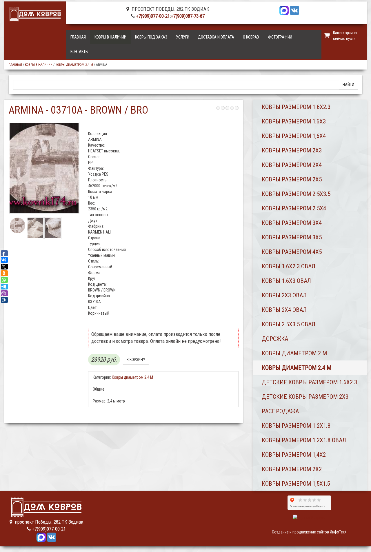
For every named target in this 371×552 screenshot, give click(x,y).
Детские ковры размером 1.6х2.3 (309, 382)
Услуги (182, 37)
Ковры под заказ (151, 37)
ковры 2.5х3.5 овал (288, 324)
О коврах (251, 37)
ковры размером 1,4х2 (294, 454)
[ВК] (294, 10)
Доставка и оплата (216, 37)
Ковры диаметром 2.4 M (74, 65)
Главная (78, 37)
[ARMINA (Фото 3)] (52, 228)
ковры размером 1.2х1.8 (296, 425)
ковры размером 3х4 (292, 222)
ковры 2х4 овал (284, 309)
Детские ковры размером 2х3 (305, 396)
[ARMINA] (44, 168)
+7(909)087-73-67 (188, 16)
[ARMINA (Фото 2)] (35, 228)
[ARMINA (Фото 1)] (17, 225)
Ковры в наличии (110, 37)
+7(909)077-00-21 (153, 16)
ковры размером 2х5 (292, 179)
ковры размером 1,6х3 (294, 121)
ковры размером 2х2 (292, 469)
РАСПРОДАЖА (280, 411)
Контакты (79, 51)
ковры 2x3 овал (284, 295)
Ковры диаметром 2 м (294, 353)
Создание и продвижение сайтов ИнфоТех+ (309, 532)
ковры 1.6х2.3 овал (288, 266)
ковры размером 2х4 (292, 164)
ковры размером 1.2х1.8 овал (304, 440)
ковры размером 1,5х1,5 (296, 483)
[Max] (284, 10)
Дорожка (275, 338)
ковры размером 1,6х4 (294, 135)
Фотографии (280, 37)
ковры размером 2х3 (292, 150)
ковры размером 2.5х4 (294, 208)
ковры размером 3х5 (292, 237)
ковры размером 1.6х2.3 (296, 106)
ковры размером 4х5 (292, 251)
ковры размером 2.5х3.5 (296, 193)
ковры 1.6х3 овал (286, 280)
